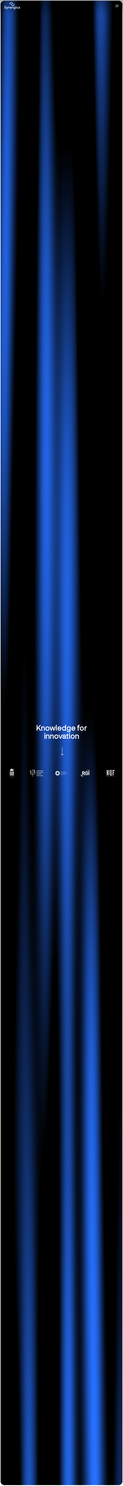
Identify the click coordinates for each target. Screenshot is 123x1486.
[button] (117, 6)
